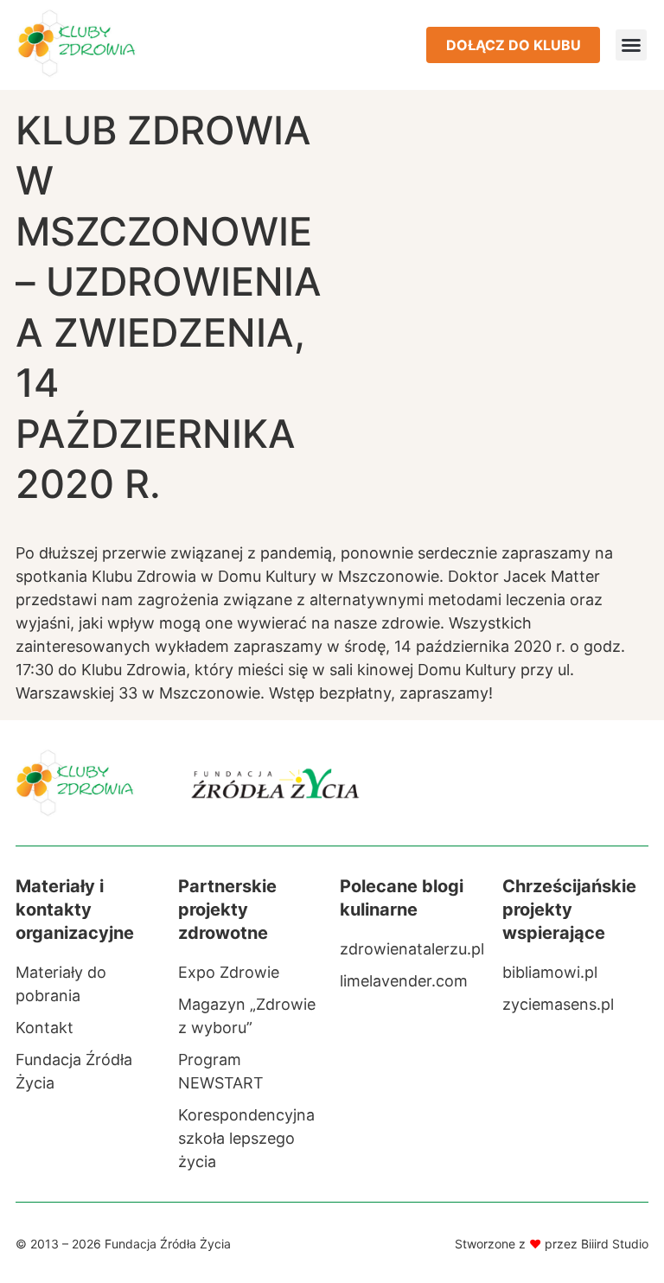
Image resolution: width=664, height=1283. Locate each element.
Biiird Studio (614, 1243)
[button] (631, 45)
